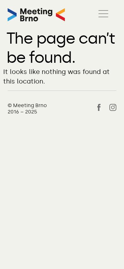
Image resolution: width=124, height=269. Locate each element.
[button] (103, 14)
